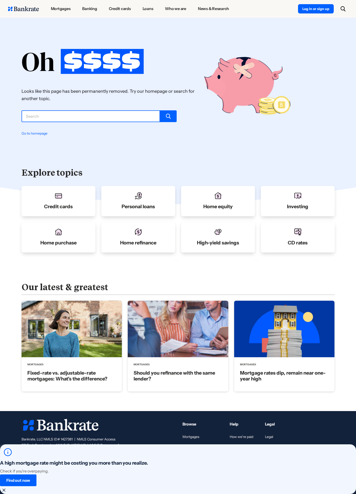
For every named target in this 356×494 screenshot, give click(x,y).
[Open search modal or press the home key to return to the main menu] (343, 8)
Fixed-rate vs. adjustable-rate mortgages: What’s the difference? (67, 376)
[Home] (23, 8)
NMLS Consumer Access (96, 439)
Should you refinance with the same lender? (174, 376)
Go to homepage (34, 133)
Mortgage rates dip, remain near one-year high (283, 376)
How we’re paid (241, 437)
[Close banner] (4, 490)
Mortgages (191, 437)
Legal (269, 437)
